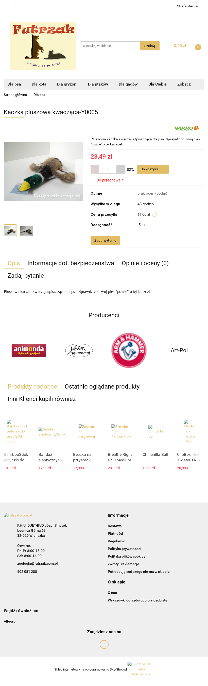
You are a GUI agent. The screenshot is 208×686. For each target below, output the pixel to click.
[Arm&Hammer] (129, 350)
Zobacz (184, 84)
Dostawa (115, 526)
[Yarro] (186, 128)
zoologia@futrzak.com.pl (37, 563)
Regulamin (116, 541)
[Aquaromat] (79, 350)
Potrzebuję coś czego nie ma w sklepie (139, 572)
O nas (112, 593)
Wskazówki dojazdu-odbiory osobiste (137, 600)
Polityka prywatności (124, 549)
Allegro (9, 621)
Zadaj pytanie (105, 240)
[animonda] (29, 350)
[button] (118, 515)
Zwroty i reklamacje (123, 564)
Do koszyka (150, 169)
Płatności (115, 533)
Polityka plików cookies (126, 556)
